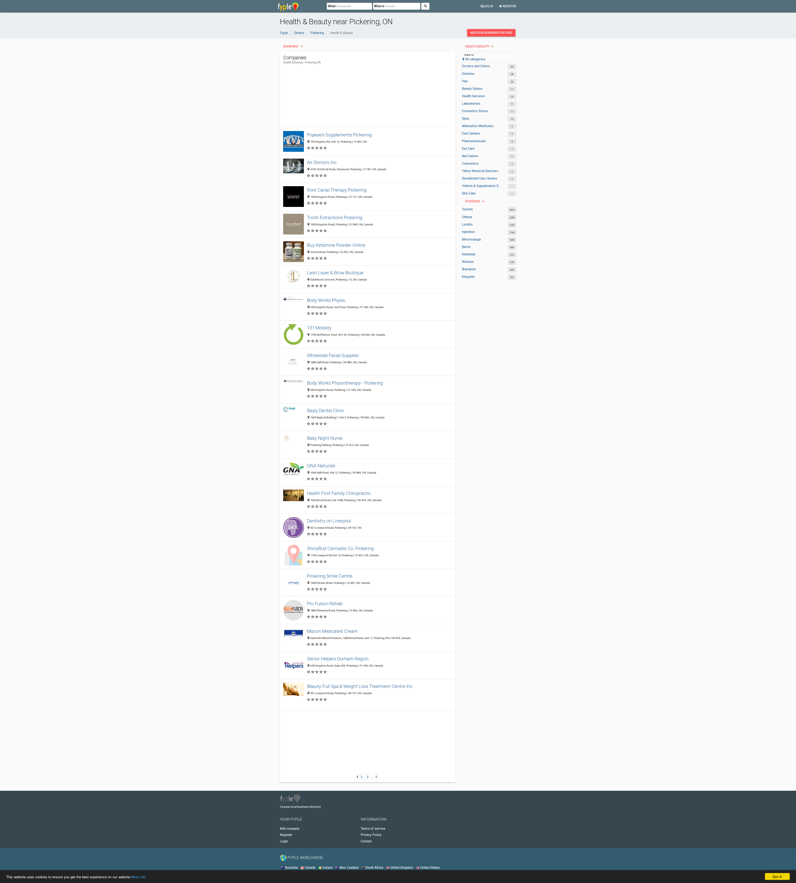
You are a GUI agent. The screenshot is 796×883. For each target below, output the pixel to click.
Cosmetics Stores (475, 111)
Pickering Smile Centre (329, 576)
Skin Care (469, 193)
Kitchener (469, 254)
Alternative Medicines (478, 126)
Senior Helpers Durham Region (338, 658)
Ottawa (467, 217)
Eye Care (468, 149)
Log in (488, 6)
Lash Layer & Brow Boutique (335, 272)
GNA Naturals (321, 465)
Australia (291, 868)
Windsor (468, 262)
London (467, 224)
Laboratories (471, 104)
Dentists (468, 74)
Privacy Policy (371, 835)
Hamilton (468, 232)
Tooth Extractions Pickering (334, 217)
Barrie (466, 247)
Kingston (468, 277)
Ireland (327, 868)
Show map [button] (290, 46)
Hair (465, 81)
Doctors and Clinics (476, 66)
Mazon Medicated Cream (332, 631)
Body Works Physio (326, 300)
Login (284, 841)
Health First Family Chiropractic (339, 493)
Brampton (469, 269)
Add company (290, 829)
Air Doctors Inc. (322, 162)
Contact (366, 841)
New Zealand (348, 868)
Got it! (777, 876)
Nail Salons (470, 156)
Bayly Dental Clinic (325, 410)
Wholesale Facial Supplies (333, 355)
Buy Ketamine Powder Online (336, 245)
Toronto (467, 209)
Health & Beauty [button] (477, 46)
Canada (309, 868)
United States (429, 868)
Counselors (470, 163)
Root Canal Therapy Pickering (336, 190)
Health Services (473, 96)
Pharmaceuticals (474, 141)
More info (138, 876)
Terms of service (373, 829)
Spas (465, 118)
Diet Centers (471, 133)
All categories (475, 59)
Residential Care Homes (479, 178)
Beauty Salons (472, 89)
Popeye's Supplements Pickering (339, 134)
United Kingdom (401, 868)
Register (509, 6)
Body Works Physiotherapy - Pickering (345, 383)
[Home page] (288, 6)
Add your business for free (491, 32)
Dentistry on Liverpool (329, 520)
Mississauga (471, 239)
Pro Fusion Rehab (324, 603)
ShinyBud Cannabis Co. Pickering (340, 548)
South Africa (374, 868)
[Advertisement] (358, 97)
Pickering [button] (472, 201)
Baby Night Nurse (324, 438)
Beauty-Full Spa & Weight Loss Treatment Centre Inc (360, 686)
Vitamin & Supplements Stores (481, 186)
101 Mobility (319, 327)
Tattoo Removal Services (480, 171)
